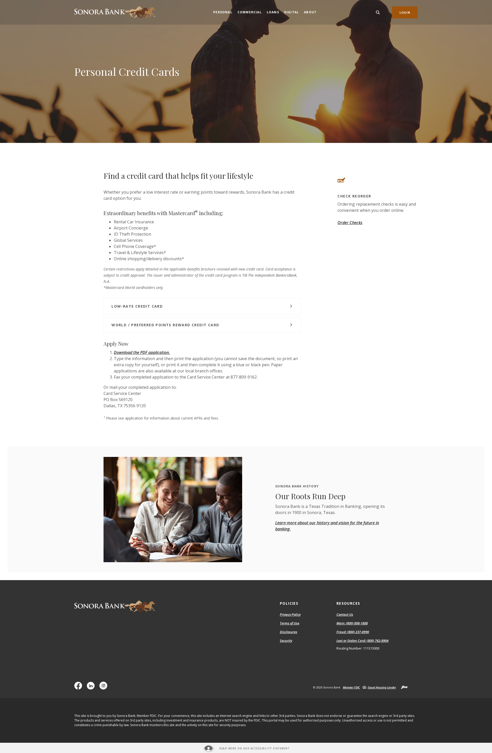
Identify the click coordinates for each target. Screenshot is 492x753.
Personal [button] (222, 12)
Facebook (79, 687)
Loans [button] (273, 12)
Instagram (104, 687)
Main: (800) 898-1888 (352, 623)
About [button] (310, 12)
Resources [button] (348, 603)
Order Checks (349, 222)
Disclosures (288, 632)
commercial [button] (250, 12)
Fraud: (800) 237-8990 (352, 632)
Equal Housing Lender (382, 687)
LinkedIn (92, 687)
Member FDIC (351, 687)
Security (286, 640)
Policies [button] (289, 603)
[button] (202, 306)
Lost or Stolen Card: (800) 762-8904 (362, 640)
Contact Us (344, 614)
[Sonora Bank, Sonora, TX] (114, 12)
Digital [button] (291, 12)
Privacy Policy (290, 614)
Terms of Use (289, 623)
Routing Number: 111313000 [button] (357, 648)
